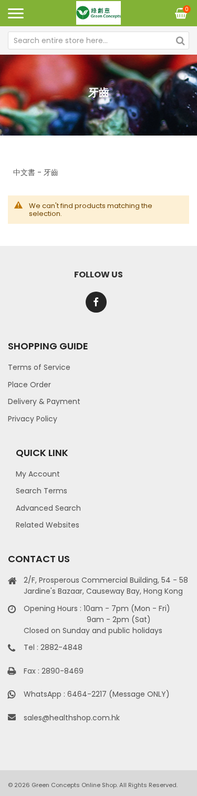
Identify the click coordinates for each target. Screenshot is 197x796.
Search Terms (41, 490)
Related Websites (47, 525)
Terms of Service (39, 367)
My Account (38, 474)
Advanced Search (48, 508)
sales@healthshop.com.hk (72, 717)
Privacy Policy (32, 418)
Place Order (29, 384)
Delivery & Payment (44, 401)
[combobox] (98, 40)
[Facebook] (96, 302)
